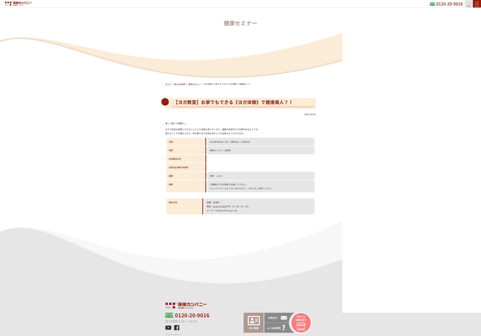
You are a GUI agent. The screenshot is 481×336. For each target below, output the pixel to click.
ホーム (168, 84)
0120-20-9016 (220, 206)
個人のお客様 (179, 84)
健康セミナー (194, 84)
